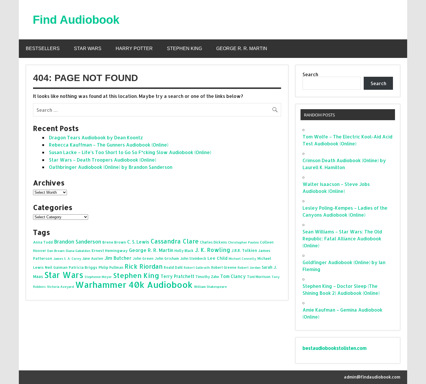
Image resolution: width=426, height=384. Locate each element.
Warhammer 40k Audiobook (134, 284)
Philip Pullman (111, 267)
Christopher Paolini (243, 242)
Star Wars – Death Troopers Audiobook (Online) (102, 160)
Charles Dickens (213, 242)
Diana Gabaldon (78, 250)
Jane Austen (92, 258)
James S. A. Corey (67, 258)
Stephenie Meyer (98, 277)
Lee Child (217, 258)
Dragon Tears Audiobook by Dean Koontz (96, 137)
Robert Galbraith (197, 268)
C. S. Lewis (138, 242)
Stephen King (184, 48)
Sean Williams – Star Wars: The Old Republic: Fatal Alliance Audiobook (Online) (342, 238)
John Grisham (167, 258)
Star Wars (87, 48)
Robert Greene (223, 267)
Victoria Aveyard (60, 286)
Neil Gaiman (56, 267)
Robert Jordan (249, 267)
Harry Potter (134, 48)
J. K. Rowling (212, 249)
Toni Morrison (258, 277)
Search (310, 74)
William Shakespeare (210, 286)
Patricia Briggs (83, 267)
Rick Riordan (144, 266)
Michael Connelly (242, 259)
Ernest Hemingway (110, 250)
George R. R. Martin (241, 48)
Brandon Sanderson (77, 241)
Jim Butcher (118, 258)
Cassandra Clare (174, 241)
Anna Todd (43, 242)
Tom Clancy (233, 276)
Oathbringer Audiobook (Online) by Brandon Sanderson (110, 167)
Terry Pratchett (177, 276)
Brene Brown (114, 242)
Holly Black (184, 250)
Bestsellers (43, 48)
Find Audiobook (76, 19)
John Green (143, 258)
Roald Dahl (173, 267)
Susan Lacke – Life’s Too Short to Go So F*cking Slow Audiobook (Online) (130, 152)
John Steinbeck (193, 258)
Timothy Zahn (207, 277)
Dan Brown (56, 250)
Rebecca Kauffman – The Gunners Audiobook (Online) (108, 145)
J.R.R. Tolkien (244, 250)
